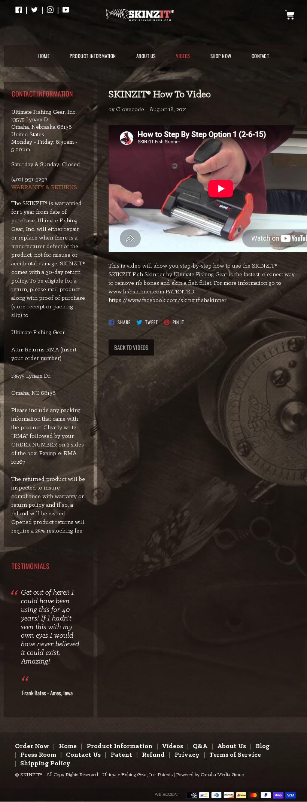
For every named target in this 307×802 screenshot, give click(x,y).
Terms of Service (235, 755)
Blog (263, 746)
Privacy (187, 755)
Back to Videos (131, 347)
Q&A (200, 746)
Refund (153, 755)
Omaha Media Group (222, 775)
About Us (231, 746)
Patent (121, 755)
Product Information (119, 746)
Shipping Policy (45, 763)
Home (68, 746)
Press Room (38, 755)
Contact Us (83, 755)
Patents (165, 775)
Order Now (32, 746)
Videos (172, 746)
